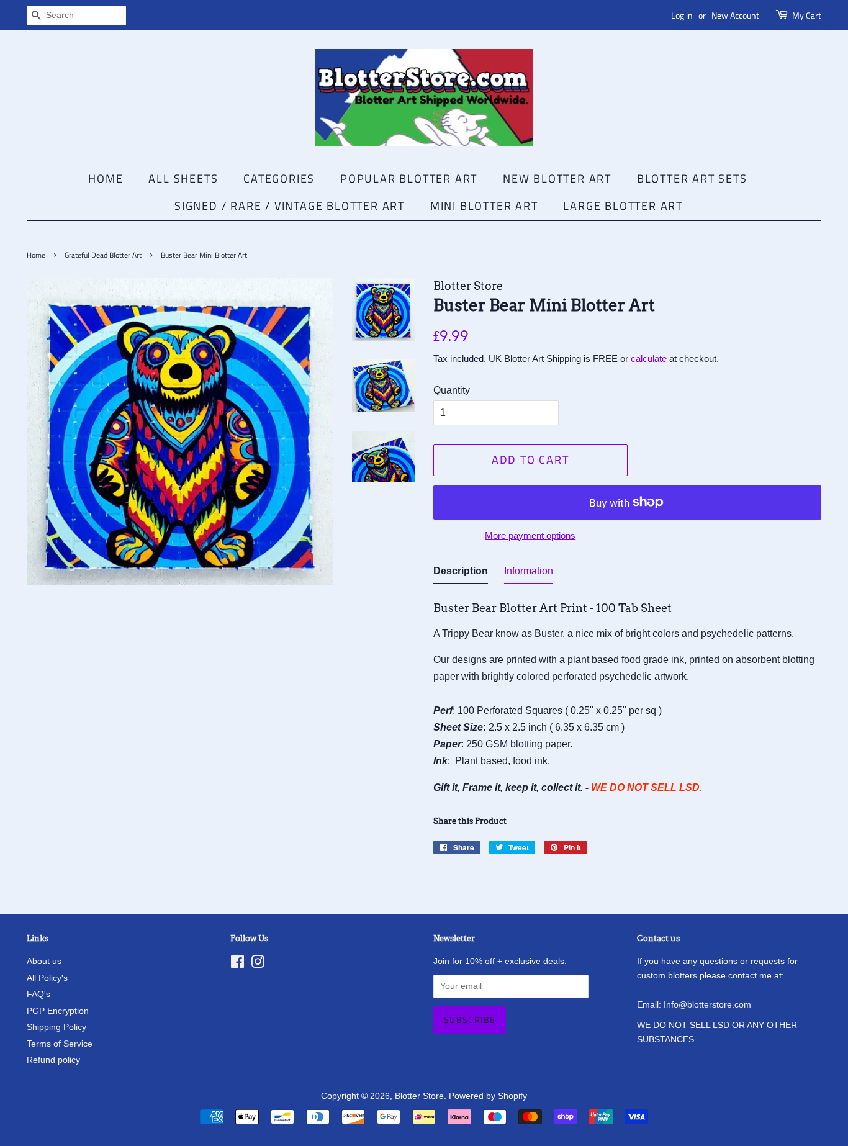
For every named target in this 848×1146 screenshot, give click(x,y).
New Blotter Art (557, 178)
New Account (735, 15)
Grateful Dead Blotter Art (103, 255)
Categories (279, 178)
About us (44, 961)
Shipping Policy (56, 1027)
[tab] (460, 573)
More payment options (530, 535)
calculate (649, 358)
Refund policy (53, 1060)
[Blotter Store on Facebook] (237, 964)
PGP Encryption (58, 1011)
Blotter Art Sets (692, 178)
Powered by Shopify (488, 1096)
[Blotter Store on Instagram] (257, 964)
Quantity (451, 390)
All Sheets (183, 178)
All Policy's (47, 978)
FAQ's (38, 994)
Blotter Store (419, 1096)
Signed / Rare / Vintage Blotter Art (289, 205)
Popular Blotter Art (408, 178)
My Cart (806, 15)
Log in (682, 15)
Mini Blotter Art (484, 205)
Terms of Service (59, 1044)
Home (105, 178)
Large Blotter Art (623, 205)
